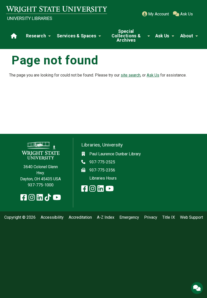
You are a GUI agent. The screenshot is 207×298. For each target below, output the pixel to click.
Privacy (150, 217)
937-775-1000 (41, 185)
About (186, 35)
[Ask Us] (197, 288)
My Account (158, 14)
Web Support (191, 217)
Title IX (168, 217)
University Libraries (29, 18)
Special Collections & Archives (126, 36)
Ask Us (186, 14)
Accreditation (80, 217)
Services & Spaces (76, 35)
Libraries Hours (103, 178)
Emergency (129, 217)
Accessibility (52, 217)
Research (36, 35)
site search (130, 75)
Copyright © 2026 (20, 217)
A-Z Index (105, 217)
